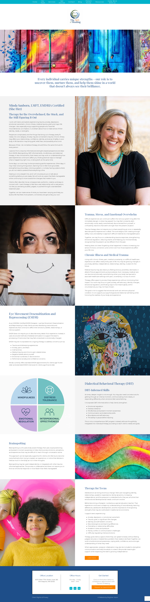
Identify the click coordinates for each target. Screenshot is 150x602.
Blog (80, 2)
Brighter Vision (112, 597)
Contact (71, 2)
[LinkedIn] (79, 588)
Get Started (62, 2)
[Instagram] (75, 588)
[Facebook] (71, 588)
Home (35, 2)
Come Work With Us (112, 2)
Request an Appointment (103, 587)
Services (51, 2)
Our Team (43, 2)
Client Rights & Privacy (40, 597)
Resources (100, 2)
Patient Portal (89, 2)
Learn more (92, 558)
